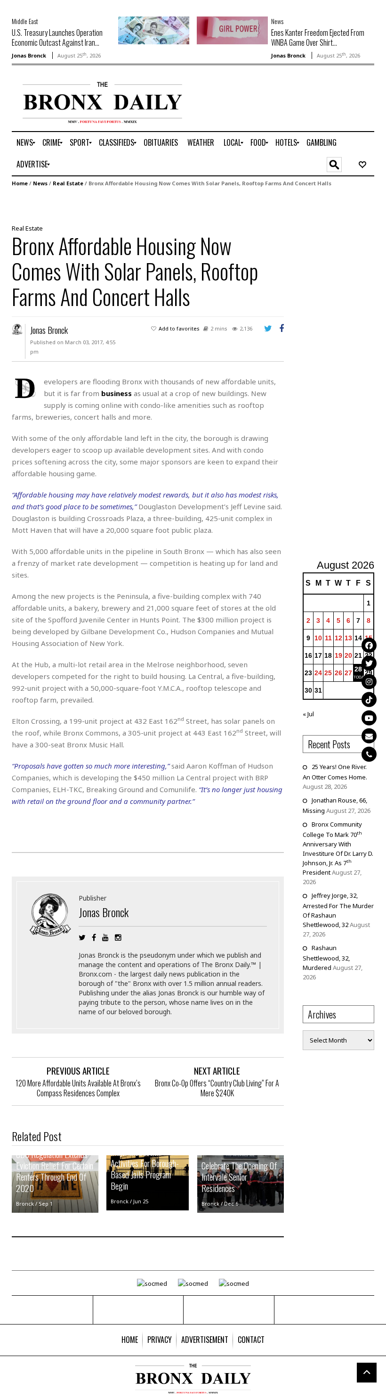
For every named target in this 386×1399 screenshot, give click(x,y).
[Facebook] (369, 645)
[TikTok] (369, 699)
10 (318, 638)
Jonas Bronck (29, 55)
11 (328, 638)
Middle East (25, 21)
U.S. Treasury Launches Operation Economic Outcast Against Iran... (57, 37)
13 (348, 638)
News (277, 21)
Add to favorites (179, 328)
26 (338, 673)
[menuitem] (25, 143)
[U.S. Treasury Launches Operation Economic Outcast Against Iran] (153, 29)
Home (20, 183)
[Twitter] (369, 663)
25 (328, 673)
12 (338, 638)
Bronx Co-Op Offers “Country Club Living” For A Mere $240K (217, 1088)
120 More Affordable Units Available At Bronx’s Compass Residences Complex (78, 1088)
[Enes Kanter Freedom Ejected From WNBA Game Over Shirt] (232, 29)
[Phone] (369, 754)
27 (348, 673)
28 (358, 669)
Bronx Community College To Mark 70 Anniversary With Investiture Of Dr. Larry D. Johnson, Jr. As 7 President (338, 848)
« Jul (308, 714)
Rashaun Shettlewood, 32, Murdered (326, 958)
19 (338, 655)
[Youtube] (369, 717)
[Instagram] (369, 681)
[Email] (369, 736)
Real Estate (68, 183)
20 (348, 655)
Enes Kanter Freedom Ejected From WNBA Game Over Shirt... (317, 37)
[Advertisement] (344, 374)
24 (318, 673)
